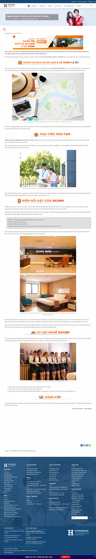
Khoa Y (5, 499)
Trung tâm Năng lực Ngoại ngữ (56, 495)
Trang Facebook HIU (76, 506)
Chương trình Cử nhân (32, 468)
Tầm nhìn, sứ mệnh (8, 480)
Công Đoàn (29, 502)
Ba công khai (7, 490)
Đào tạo (50, 6)
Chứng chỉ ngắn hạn (76, 478)
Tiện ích (79, 6)
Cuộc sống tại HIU (69, 6)
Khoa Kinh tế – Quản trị (9, 510)
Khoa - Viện (58, 6)
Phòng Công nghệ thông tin (33, 491)
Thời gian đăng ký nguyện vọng (79, 470)
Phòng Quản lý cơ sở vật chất (34, 493)
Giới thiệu (33, 6)
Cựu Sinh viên (52, 476)
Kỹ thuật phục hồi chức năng (29, 451)
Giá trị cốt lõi (7, 482)
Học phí (73, 482)
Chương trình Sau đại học (33, 474)
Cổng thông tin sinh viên (77, 496)
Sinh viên (90, 1)
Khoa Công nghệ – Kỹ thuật (10, 512)
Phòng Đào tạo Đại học (54, 502)
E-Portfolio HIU (75, 508)
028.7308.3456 (33, 550)
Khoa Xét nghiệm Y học (9, 507)
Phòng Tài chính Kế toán (32, 483)
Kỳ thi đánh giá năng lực (77, 468)
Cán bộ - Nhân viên (82, 1)
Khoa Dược (6, 503)
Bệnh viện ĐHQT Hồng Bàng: (34, 531)
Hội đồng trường (8, 475)
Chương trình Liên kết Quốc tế (34, 472)
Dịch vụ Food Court (53, 480)
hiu (9, 451)
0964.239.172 (25, 550)
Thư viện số (74, 493)
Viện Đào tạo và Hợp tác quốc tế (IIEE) (58, 507)
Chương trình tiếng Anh (32, 470)
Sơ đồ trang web (76, 512)
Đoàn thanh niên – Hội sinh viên (34, 504)
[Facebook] (81, 445)
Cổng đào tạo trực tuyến (77, 495)
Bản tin (5, 492)
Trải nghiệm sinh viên (54, 468)
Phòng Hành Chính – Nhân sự (34, 481)
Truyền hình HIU (75, 504)
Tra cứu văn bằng (76, 500)
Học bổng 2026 (75, 480)
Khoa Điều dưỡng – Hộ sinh (10, 505)
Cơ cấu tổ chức (7, 488)
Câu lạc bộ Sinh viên (54, 472)
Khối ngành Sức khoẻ (16, 451)
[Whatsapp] (90, 445)
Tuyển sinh (42, 6)
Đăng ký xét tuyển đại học (78, 474)
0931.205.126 (17, 550)
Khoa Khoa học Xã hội (9, 514)
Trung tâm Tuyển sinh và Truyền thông (58, 487)
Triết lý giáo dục (8, 484)
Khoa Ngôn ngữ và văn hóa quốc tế (12, 516)
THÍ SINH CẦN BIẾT (15, 18)
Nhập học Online (76, 485)
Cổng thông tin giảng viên (78, 498)
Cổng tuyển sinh (75, 484)
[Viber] (87, 445)
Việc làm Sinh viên (53, 470)
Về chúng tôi (7, 473)
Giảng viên (73, 1)
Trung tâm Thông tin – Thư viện (56, 493)
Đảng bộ (29, 500)
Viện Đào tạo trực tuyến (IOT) (56, 509)
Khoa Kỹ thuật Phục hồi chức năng (12, 509)
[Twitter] (84, 445)
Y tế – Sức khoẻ (53, 474)
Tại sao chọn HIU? (8, 486)
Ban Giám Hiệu (7, 479)
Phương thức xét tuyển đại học (79, 472)
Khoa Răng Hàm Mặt (9, 501)
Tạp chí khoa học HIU (77, 510)
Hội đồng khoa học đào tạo (10, 477)
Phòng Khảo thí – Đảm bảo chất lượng (36, 489)
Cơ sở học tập (52, 478)
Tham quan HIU (75, 502)
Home (8, 18)
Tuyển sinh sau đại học (77, 476)
